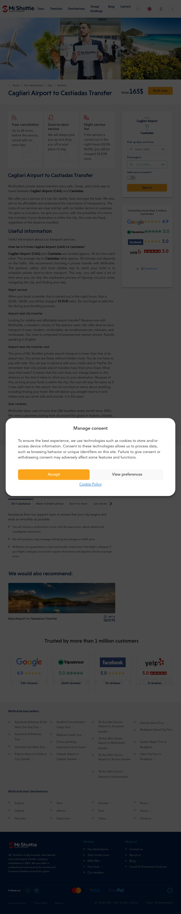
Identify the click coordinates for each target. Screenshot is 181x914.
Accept (54, 475)
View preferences (127, 475)
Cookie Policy (90, 484)
